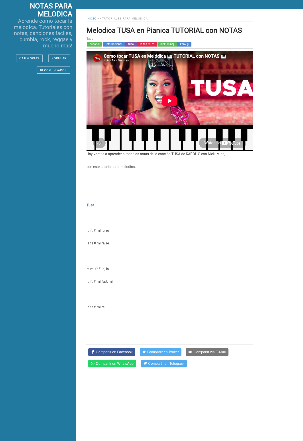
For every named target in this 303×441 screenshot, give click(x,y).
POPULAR (59, 58)
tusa (131, 44)
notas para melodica (51, 10)
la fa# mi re (147, 44)
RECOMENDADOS (53, 70)
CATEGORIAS (29, 58)
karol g (184, 44)
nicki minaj (167, 44)
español (95, 44)
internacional (114, 44)
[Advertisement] (38, 261)
